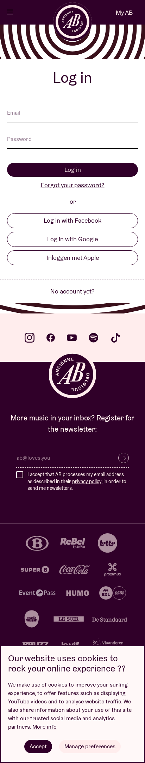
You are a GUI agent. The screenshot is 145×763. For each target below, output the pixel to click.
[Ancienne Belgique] (72, 21)
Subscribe (123, 458)
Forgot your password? (73, 185)
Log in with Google (72, 239)
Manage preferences (89, 746)
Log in (72, 170)
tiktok (115, 338)
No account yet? (72, 291)
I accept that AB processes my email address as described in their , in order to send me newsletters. (76, 481)
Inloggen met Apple (72, 258)
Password (19, 139)
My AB (124, 12)
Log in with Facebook (72, 220)
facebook (50, 337)
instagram (29, 338)
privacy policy (86, 481)
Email (13, 113)
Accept (38, 746)
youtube (72, 338)
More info (44, 726)
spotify (94, 338)
